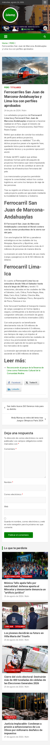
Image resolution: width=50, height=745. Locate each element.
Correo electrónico (13, 494)
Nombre (8, 482)
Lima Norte (10, 717)
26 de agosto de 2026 (13, 596)
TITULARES (15, 87)
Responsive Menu (45, 2)
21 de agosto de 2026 (13, 737)
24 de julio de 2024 (12, 110)
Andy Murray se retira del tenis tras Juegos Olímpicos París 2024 (27, 419)
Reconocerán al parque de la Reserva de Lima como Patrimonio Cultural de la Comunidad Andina (25, 370)
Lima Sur (9, 627)
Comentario (10, 449)
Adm (24, 110)
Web (6, 506)
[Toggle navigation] (5, 36)
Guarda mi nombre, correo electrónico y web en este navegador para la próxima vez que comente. (24, 524)
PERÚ (6, 87)
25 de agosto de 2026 (13, 640)
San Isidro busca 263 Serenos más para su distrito (25, 407)
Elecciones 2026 (12, 576)
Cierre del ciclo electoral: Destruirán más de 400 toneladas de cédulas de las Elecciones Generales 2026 (25, 680)
